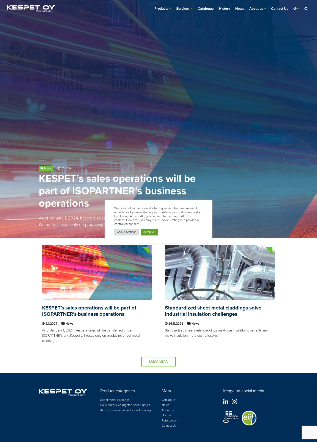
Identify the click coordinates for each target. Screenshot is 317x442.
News (239, 8)
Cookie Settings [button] (126, 232)
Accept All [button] (149, 232)
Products (161, 8)
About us (256, 8)
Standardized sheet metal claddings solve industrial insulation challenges (213, 311)
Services (183, 8)
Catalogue (206, 8)
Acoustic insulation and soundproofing (125, 410)
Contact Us (279, 8)
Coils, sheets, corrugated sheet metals (125, 405)
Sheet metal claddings (114, 400)
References (169, 420)
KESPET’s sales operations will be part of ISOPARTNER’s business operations (117, 191)
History (224, 8)
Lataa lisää (158, 361)
